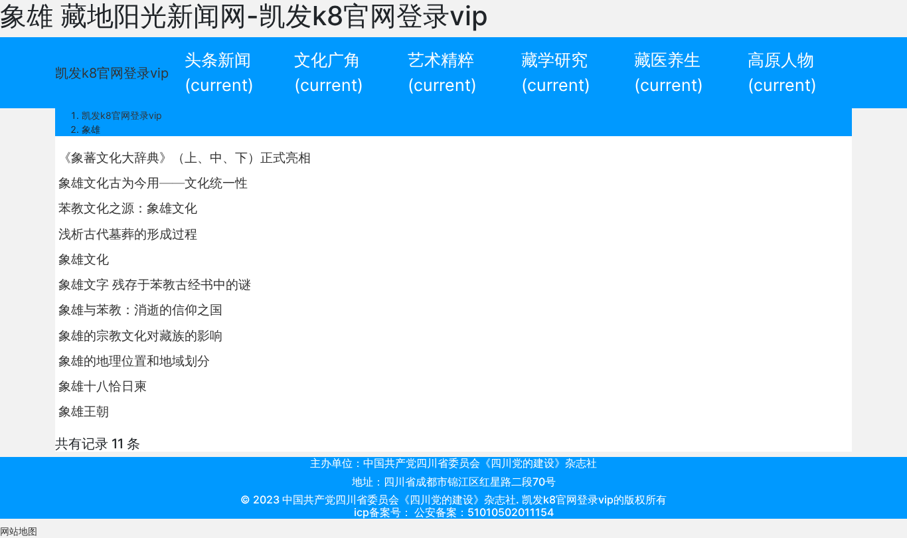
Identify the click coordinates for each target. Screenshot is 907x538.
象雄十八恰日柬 (102, 386)
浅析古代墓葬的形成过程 (127, 234)
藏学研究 (555, 72)
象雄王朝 (83, 411)
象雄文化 (83, 259)
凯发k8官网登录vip (112, 73)
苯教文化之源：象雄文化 (127, 208)
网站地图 (18, 531)
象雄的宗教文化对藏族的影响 (140, 335)
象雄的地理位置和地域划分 (134, 361)
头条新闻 (219, 72)
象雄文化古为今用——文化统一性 (153, 183)
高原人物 (782, 72)
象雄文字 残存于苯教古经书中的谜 (154, 284)
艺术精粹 (442, 72)
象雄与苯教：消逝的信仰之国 (140, 309)
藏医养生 (668, 72)
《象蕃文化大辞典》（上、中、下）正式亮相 (184, 157)
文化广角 (328, 72)
